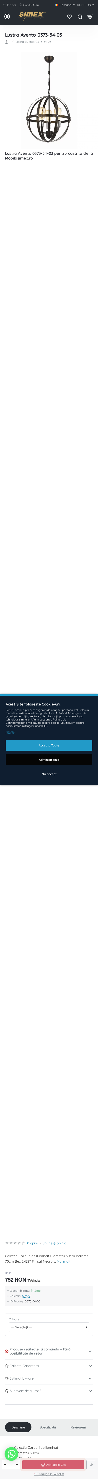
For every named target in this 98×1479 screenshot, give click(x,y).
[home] (7, 41)
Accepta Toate (49, 745)
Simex (26, 1296)
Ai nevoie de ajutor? (25, 1391)
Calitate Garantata (24, 1366)
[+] (17, 1464)
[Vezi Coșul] (90, 16)
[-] (5, 1464)
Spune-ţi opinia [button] (55, 1243)
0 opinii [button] (33, 1243)
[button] (53, 1464)
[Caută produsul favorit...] (80, 16)
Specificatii (48, 1427)
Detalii (10, 732)
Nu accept (49, 774)
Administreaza (49, 759)
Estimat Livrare (22, 1378)
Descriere (18, 1427)
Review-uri (78, 1427)
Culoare (14, 1319)
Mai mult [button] (63, 1261)
